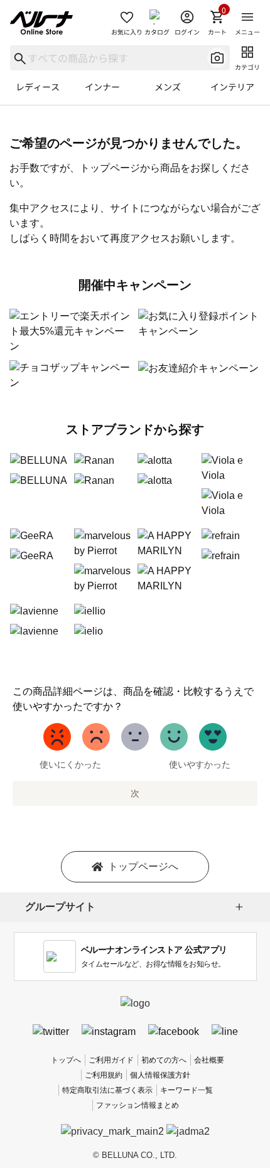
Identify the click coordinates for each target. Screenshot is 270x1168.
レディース (38, 86)
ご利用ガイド (111, 1060)
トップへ (66, 1060)
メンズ (167, 86)
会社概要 (209, 1060)
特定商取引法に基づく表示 (107, 1090)
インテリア (232, 86)
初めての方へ (163, 1060)
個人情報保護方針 (160, 1075)
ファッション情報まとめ (137, 1105)
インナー (102, 86)
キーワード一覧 (186, 1090)
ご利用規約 (103, 1075)
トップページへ (143, 866)
